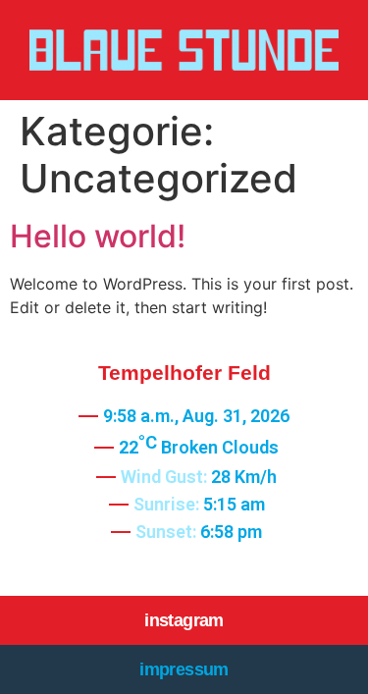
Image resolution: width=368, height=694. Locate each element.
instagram (183, 620)
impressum (183, 669)
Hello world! (97, 236)
